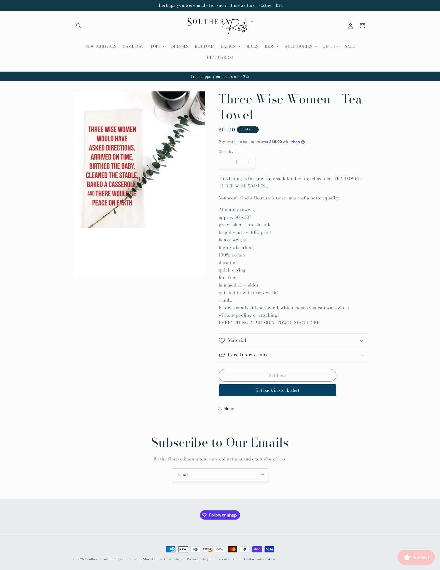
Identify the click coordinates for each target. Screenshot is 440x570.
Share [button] (229, 408)
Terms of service (226, 559)
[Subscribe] (262, 474)
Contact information (259, 559)
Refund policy (171, 559)
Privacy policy (198, 559)
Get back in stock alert (277, 390)
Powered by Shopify (140, 559)
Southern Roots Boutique (104, 559)
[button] (79, 26)
